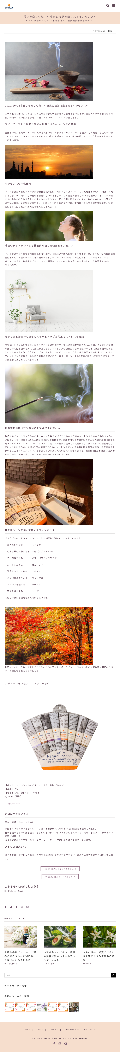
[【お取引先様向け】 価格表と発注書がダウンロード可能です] (42, 1007)
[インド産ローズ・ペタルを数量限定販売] (52, 1007)
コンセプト (53, 1029)
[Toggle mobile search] (107, 5)
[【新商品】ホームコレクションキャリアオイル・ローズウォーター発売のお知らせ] (9, 1007)
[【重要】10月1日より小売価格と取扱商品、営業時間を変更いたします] (63, 1007)
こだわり (39, 1029)
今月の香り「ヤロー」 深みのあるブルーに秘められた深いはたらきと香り (20, 956)
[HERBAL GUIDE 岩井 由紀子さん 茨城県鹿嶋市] (74, 1007)
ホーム (27, 1029)
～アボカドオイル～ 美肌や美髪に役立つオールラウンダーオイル (59, 956)
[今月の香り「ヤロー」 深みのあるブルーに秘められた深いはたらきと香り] (20, 936)
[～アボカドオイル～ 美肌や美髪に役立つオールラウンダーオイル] (60, 936)
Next (111, 30)
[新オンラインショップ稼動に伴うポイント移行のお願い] (31, 1007)
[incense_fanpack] (60, 693)
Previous (100, 30)
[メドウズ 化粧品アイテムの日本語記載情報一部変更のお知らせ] (20, 1007)
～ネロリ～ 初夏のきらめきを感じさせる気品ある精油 (98, 956)
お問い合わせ (90, 1029)
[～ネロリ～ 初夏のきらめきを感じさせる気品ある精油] (99, 936)
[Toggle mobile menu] (114, 5)
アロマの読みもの (71, 1029)
